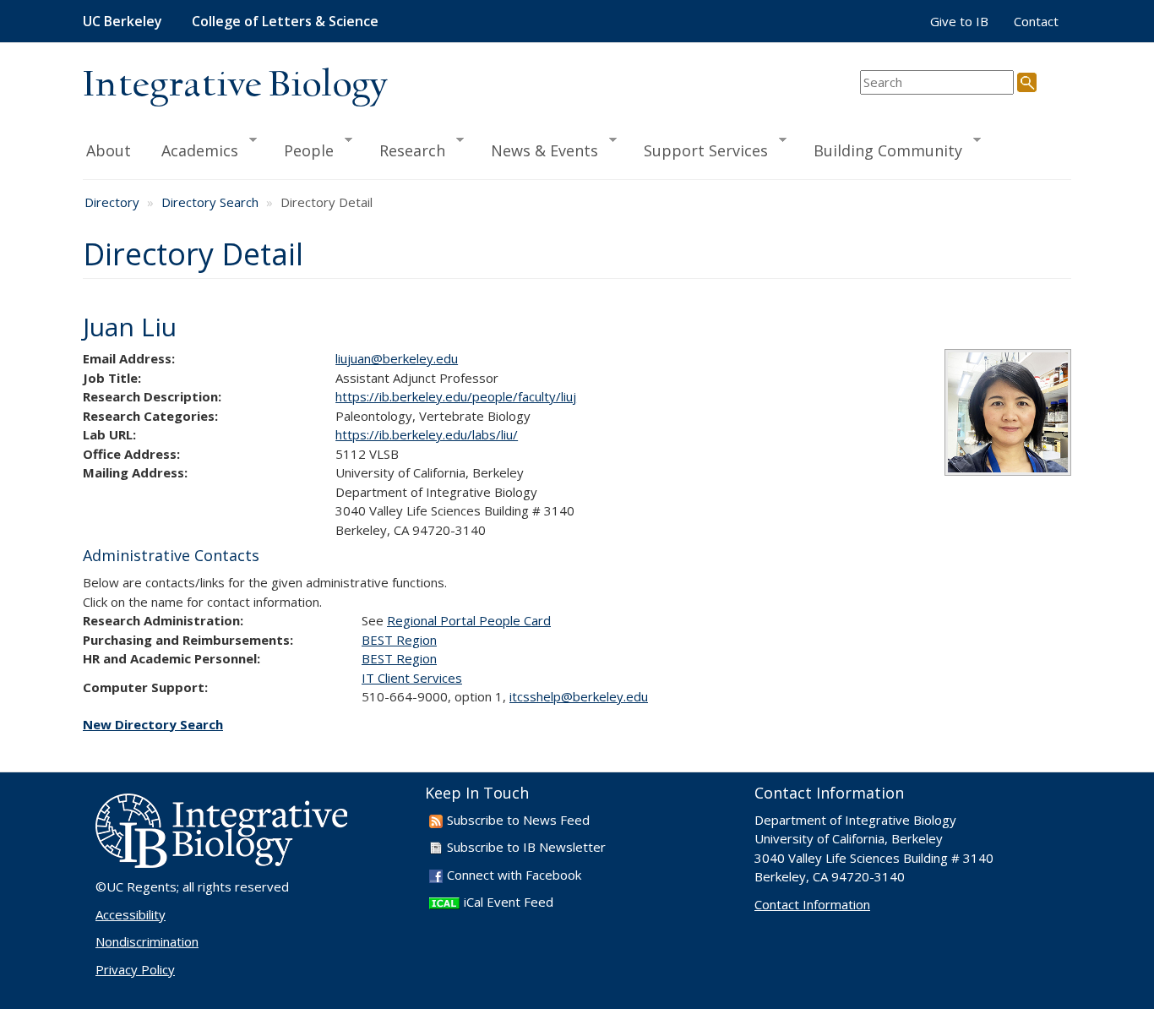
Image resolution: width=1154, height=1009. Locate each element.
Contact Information (812, 904)
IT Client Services (412, 677)
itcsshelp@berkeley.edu (578, 696)
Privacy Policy (135, 969)
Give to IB (959, 21)
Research (404, 150)
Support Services (698, 150)
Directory (111, 202)
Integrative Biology (235, 85)
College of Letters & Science (285, 21)
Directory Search (210, 202)
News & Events (537, 150)
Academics (192, 150)
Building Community (880, 150)
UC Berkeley (122, 21)
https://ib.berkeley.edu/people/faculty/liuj (455, 396)
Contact (1036, 21)
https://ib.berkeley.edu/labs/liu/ (426, 434)
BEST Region (399, 639)
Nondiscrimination (147, 941)
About (108, 150)
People (301, 150)
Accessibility (130, 914)
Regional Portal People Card (469, 620)
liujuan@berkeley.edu (396, 358)
